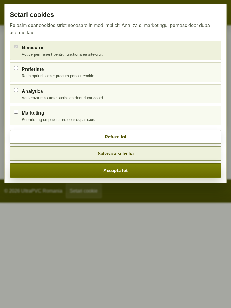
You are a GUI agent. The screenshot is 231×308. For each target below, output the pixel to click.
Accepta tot (115, 170)
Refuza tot (115, 136)
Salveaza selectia (116, 153)
